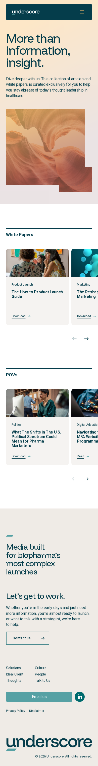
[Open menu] (82, 12)
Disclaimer (36, 711)
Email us (39, 696)
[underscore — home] (25, 12)
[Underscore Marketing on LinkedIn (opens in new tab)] (80, 697)
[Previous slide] (74, 338)
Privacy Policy (15, 711)
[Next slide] (86, 338)
